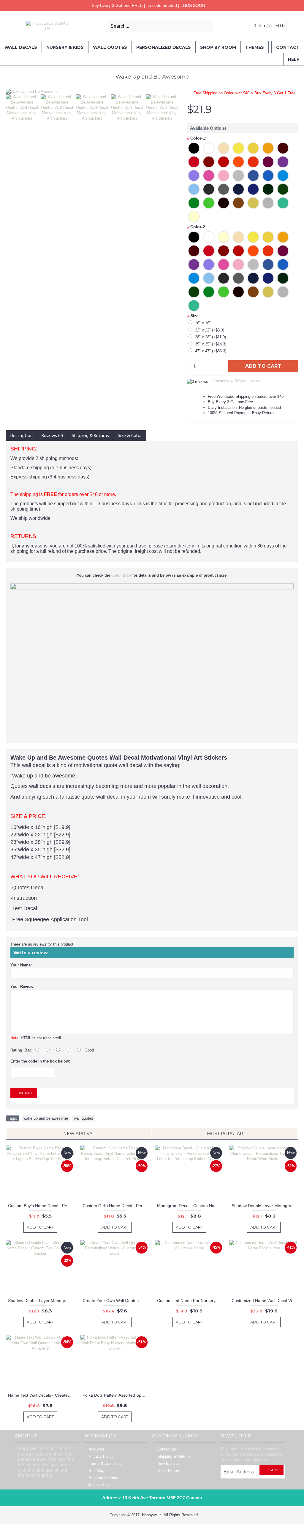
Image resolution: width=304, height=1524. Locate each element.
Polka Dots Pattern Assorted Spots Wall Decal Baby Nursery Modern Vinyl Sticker (116, 1395)
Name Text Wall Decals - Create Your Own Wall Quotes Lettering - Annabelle (41, 1395)
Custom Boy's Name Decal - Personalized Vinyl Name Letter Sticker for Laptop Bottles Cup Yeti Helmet (41, 1205)
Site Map (96, 1471)
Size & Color (130, 435)
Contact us (166, 1449)
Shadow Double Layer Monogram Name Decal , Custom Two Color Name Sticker (41, 1300)
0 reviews (221, 380)
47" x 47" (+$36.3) (210, 351)
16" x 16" (203, 323)
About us (96, 1449)
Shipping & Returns (90, 435)
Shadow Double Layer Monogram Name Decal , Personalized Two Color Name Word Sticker (265, 1205)
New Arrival (79, 1133)
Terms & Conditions (106, 1464)
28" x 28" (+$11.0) (210, 337)
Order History (168, 1471)
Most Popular (225, 1133)
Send (275, 1469)
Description (21, 435)
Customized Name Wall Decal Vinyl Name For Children (265, 1300)
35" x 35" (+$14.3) (210, 344)
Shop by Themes (103, 1478)
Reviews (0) (52, 435)
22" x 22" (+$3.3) (209, 330)
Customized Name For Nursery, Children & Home (190, 1300)
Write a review (247, 380)
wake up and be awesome (45, 1118)
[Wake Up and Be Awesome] (93, 91)
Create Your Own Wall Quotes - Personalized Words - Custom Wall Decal (116, 1300)
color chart (121, 575)
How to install (168, 1464)
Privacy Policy (101, 1456)
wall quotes (83, 1118)
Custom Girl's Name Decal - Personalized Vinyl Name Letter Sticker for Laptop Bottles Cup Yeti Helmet (116, 1205)
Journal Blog (99, 1484)
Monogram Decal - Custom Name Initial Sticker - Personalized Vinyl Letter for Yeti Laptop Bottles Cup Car (190, 1205)
